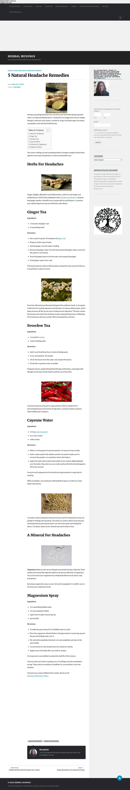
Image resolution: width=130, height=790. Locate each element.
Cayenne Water (35, 141)
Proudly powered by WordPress (20, 786)
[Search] (120, 18)
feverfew (41, 337)
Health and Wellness (17, 70)
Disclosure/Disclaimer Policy (37, 676)
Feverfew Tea (34, 139)
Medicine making (34, 70)
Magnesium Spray (36, 147)
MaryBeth (17, 87)
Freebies (74, 6)
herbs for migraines (51, 741)
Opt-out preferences (61, 6)
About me (39, 6)
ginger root (61, 238)
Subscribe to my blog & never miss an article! (107, 110)
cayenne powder (41, 432)
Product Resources (15, 12)
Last (104, 118)
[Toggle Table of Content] (47, 130)
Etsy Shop (105, 6)
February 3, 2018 (18, 84)
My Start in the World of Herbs (89, 6)
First (95, 118)
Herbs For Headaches (37, 133)
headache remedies (35, 741)
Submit (97, 142)
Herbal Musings (21, 56)
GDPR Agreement (101, 130)
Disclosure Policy (14, 6)
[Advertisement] (65, 36)
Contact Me (48, 6)
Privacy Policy (27, 6)
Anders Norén (53, 786)
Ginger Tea (33, 136)
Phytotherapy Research (68, 197)
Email (96, 122)
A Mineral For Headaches (38, 144)
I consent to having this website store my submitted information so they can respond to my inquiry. (107, 135)
